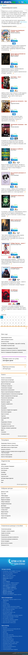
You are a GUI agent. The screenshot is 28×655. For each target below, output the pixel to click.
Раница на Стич (5, 545)
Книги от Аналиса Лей (6, 454)
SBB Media (3, 464)
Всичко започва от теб (7, 610)
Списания (3, 432)
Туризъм (3, 416)
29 (4, 326)
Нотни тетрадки (5, 541)
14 (13, 320)
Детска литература (6, 384)
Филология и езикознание (7, 390)
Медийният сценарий (7, 613)
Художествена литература (7, 382)
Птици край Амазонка (7, 637)
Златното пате (4, 476)
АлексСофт (3, 474)
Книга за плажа (5, 341)
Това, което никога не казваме (9, 621)
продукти (8, 578)
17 (21, 320)
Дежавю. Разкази (6, 605)
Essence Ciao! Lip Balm (7, 645)
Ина (2, 482)
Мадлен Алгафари (5, 499)
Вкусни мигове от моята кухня (9, 622)
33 (15, 326)
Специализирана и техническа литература (12, 394)
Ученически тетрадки (6, 388)
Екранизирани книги (6, 337)
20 (4, 323)
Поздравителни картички (7, 426)
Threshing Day (6, 603)
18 (24, 320)
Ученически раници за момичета (9, 539)
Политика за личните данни (25, 654)
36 (24, 326)
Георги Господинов (5, 515)
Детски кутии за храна (6, 543)
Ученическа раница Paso (8, 630)
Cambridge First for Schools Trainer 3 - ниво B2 (12, 607)
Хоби (2, 420)
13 (10, 320)
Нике (2, 480)
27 (24, 323)
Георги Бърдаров (5, 507)
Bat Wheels (5, 627)
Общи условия (19, 653)
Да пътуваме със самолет (8, 618)
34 (18, 326)
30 (7, 326)
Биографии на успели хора (7, 345)
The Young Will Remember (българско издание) (12, 615)
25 (18, 323)
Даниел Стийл (4, 491)
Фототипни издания (6, 412)
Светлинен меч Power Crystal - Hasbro (11, 642)
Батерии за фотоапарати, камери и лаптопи (12, 594)
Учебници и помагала (6, 386)
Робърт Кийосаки (5, 501)
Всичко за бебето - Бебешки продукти (11, 582)
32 (13, 326)
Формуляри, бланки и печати (8, 443)
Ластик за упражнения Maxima (9, 646)
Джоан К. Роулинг (5, 497)
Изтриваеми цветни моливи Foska (10, 643)
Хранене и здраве (5, 402)
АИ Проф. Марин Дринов (7, 478)
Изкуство (3, 406)
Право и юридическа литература (9, 396)
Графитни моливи (5, 533)
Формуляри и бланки (6, 422)
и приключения (8, 590)
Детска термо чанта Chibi (8, 634)
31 (10, 326)
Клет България (5, 468)
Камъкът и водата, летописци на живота (11, 606)
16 (18, 320)
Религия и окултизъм (6, 400)
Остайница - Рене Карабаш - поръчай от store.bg (13, 343)
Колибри (3, 472)
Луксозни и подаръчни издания (9, 410)
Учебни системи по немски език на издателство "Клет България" (13, 452)
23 (13, 323)
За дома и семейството (7, 404)
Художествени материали (8, 576)
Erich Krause (4, 470)
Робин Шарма (4, 495)
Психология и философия (7, 398)
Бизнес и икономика (6, 377)
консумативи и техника (9, 575)
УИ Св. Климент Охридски (7, 466)
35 (21, 326)
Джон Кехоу (4, 517)
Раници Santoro (5, 535)
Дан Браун (3, 505)
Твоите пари (5, 633)
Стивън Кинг (4, 509)
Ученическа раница (7, 648)
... (9, 50)
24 (15, 323)
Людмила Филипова (6, 503)
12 (7, 320)
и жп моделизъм (9, 585)
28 (1, 326)
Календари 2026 (5, 418)
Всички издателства (21, 484)
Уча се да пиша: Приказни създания (10, 619)
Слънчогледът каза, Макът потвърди (10, 616)
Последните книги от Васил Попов (9, 445)
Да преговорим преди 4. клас (9, 612)
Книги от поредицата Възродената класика (12, 352)
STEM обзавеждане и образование (10, 584)
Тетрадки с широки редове (7, 531)
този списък (23, 22)
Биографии (4, 408)
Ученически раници (6, 529)
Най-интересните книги (7, 339)
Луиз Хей (3, 493)
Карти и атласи (5, 414)
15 (15, 320)
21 (7, 323)
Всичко (9, 587)
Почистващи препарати (8, 574)
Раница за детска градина (8, 640)
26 (21, 323)
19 (1, 323)
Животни (5, 602)
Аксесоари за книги (6, 424)
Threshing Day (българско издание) (10, 649)
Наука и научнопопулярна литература (10, 392)
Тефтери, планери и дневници (8, 428)
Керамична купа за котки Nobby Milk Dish (11, 628)
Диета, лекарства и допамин (9, 609)
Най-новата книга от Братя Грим (9, 447)
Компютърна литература (7, 379)
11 (4, 320)
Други (2, 430)
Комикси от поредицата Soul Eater (9, 348)
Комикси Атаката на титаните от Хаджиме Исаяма (13, 350)
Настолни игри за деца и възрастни (10, 572)
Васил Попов (4, 513)
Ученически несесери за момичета (10, 537)
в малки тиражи (10, 588)
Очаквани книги (5, 434)
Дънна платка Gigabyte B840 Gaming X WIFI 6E (12, 636)
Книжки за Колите (5, 449)
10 (1, 320)
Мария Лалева (4, 511)
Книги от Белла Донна (6, 456)
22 (10, 323)
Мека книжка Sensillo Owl (8, 639)
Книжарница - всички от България (11, 571)
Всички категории (22, 436)
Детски (6, 581)
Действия (5, 631)
